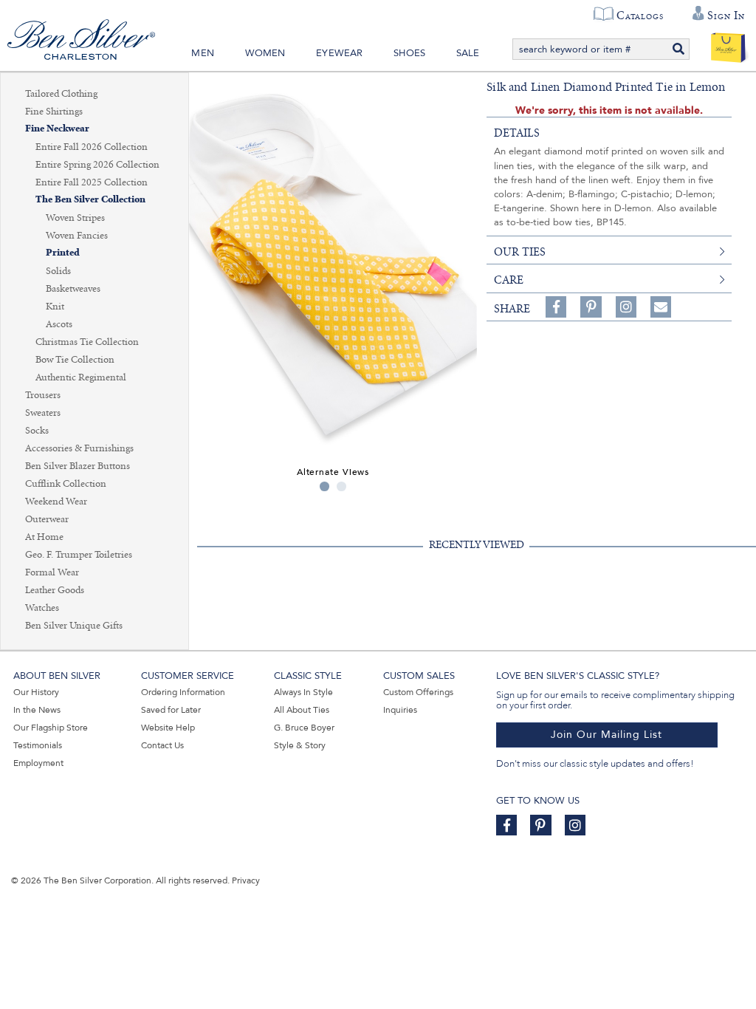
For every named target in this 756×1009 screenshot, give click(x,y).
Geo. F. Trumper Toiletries (78, 555)
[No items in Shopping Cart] (728, 44)
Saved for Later (171, 710)
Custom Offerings (418, 692)
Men (202, 53)
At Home (44, 537)
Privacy (246, 880)
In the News (37, 710)
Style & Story (300, 745)
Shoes (409, 53)
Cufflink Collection (65, 484)
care (508, 280)
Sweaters (43, 413)
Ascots (59, 324)
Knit (55, 306)
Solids (58, 271)
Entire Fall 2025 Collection (91, 182)
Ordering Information (183, 692)
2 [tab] (341, 486)
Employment (38, 763)
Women (265, 53)
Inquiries (400, 710)
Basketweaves (73, 289)
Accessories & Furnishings (79, 448)
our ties (520, 252)
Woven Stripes (75, 218)
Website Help (168, 727)
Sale (468, 53)
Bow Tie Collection (74, 360)
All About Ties (301, 710)
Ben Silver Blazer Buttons (77, 466)
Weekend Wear (56, 501)
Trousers (43, 395)
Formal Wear (52, 572)
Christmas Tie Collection (87, 342)
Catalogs (639, 15)
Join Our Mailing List (606, 735)
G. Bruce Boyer (304, 727)
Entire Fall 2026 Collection (91, 147)
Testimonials (37, 745)
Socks (37, 430)
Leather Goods (54, 590)
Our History (36, 692)
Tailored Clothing (61, 94)
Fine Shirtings (54, 111)
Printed (63, 253)
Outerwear (47, 519)
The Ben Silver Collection (90, 200)
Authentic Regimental (80, 377)
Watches (42, 608)
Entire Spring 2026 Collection (97, 165)
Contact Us (162, 745)
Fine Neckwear (57, 129)
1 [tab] (324, 486)
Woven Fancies (77, 235)
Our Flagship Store (50, 727)
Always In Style (303, 692)
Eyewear (339, 53)
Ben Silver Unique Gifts (74, 625)
